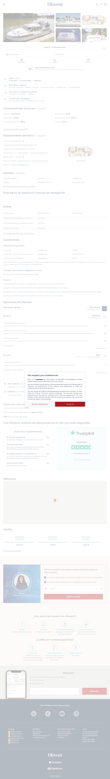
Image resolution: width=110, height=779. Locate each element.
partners (39, 379)
